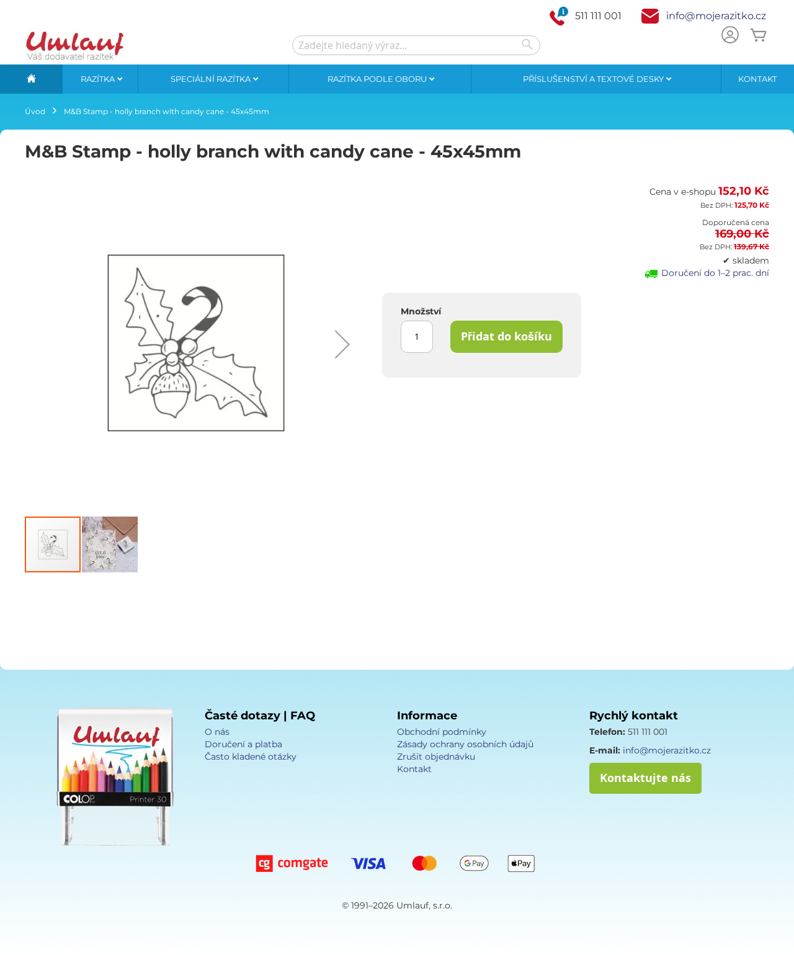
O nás (217, 731)
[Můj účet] (730, 36)
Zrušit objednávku (436, 756)
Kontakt (757, 79)
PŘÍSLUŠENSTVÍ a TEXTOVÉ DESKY (594, 79)
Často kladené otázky (251, 756)
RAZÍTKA (99, 79)
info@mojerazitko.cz (716, 16)
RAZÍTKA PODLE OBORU (378, 79)
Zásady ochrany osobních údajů (465, 744)
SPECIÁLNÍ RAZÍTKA (211, 79)
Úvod (35, 111)
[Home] (31, 79)
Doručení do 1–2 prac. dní (715, 272)
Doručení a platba (243, 744)
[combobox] (416, 45)
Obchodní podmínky (441, 731)
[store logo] (74, 45)
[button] (342, 344)
